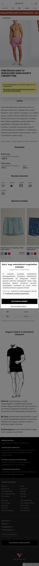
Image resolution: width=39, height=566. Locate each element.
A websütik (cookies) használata (17, 293)
